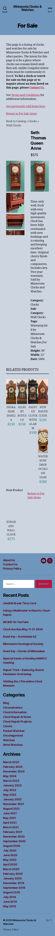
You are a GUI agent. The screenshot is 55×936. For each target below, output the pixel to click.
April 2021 (9, 822)
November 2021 (13, 804)
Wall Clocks (13, 125)
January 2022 (12, 799)
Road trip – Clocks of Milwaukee (24, 651)
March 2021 (11, 827)
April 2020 (10, 864)
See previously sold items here (25, 106)
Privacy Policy (12, 568)
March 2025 (11, 762)
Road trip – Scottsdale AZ (19, 636)
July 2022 (9, 790)
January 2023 (12, 785)
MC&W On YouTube (16, 622)
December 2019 (13, 883)
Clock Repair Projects (17, 721)
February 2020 (13, 873)
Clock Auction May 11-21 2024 (23, 629)
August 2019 (11, 892)
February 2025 (13, 766)
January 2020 (12, 878)
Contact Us (10, 564)
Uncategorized (13, 735)
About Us (9, 560)
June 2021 (10, 813)
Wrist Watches (13, 744)
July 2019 (9, 897)
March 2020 (11, 869)
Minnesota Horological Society (23, 643)
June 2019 (10, 901)
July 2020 (9, 850)
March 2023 (11, 780)
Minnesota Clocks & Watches (27, 8)
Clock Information (15, 712)
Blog (6, 703)
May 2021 (9, 818)
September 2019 (14, 887)
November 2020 (14, 836)
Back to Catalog (16, 121)
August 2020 (11, 845)
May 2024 (9, 776)
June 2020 (10, 855)
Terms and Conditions (25, 95)
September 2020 (14, 841)
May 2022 (9, 794)
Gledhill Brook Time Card (19, 603)
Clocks (32, 121)
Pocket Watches (13, 730)
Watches (9, 740)
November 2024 (14, 771)
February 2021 (12, 832)
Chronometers (12, 707)
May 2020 (9, 859)
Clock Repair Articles (17, 717)
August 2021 (11, 808)
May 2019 (9, 906)
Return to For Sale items (21, 113)
